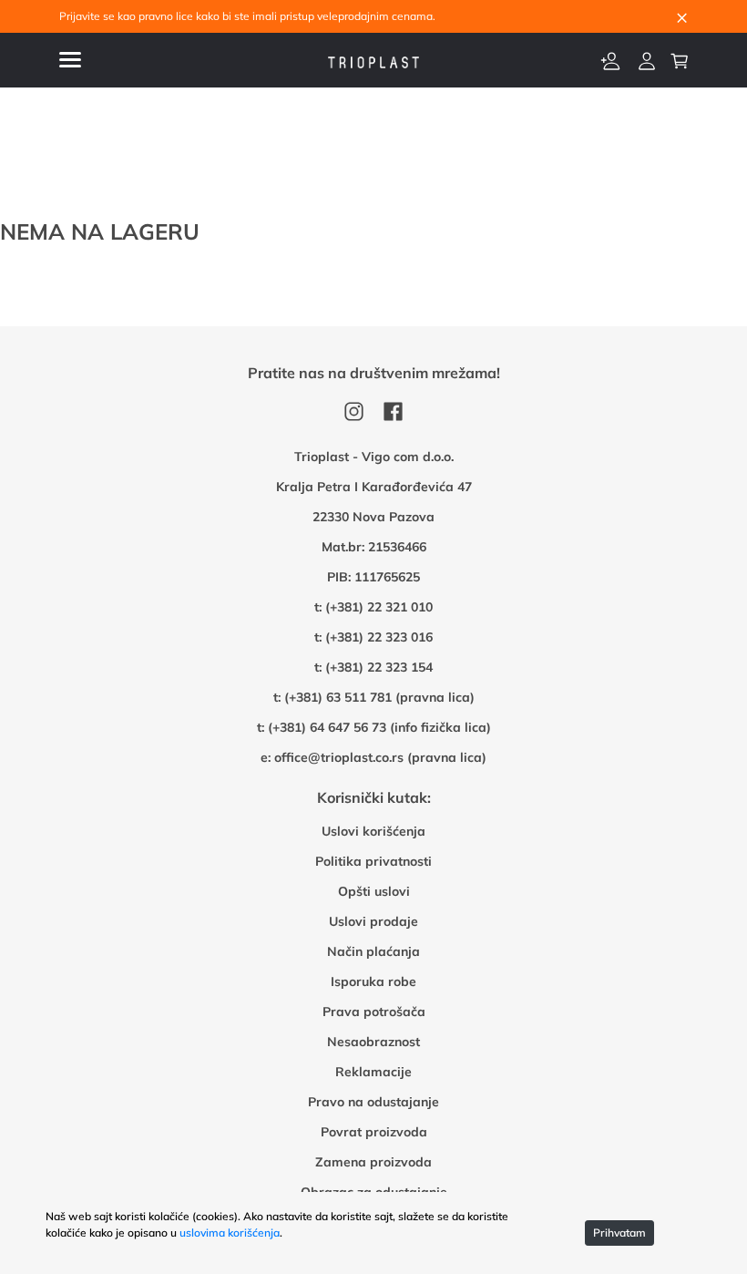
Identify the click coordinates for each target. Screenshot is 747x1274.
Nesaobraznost (373, 1041)
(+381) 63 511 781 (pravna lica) (379, 697)
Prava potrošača (373, 1011)
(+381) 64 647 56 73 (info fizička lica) (379, 727)
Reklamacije (373, 1071)
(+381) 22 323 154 (379, 667)
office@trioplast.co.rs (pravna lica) (380, 757)
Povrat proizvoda (374, 1132)
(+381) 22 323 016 (379, 637)
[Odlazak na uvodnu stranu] (373, 60)
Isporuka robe (373, 981)
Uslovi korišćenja (373, 831)
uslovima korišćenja (229, 1232)
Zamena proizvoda (373, 1162)
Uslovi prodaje (373, 921)
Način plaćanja (373, 951)
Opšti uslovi (374, 891)
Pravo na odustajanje (373, 1102)
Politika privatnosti (373, 861)
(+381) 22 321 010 (379, 607)
